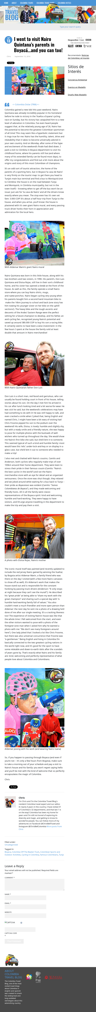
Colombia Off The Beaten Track (25, 852)
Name (8, 894)
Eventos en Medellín (77, 87)
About (14, 3)
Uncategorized (11, 844)
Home (6, 3)
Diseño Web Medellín (77, 94)
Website (8, 912)
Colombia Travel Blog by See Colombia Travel (12, 14)
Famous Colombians (49, 854)
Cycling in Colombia (30, 854)
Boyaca (8, 852)
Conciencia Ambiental (77, 80)
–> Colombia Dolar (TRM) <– (25, 104)
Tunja (61, 854)
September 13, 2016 (22, 56)
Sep (8, 40)
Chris (9, 56)
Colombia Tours (26, 3)
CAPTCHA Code (11, 933)
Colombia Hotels (64, 3)
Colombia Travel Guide (45, 3)
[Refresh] (21, 922)
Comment (10, 877)
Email (8, 903)
